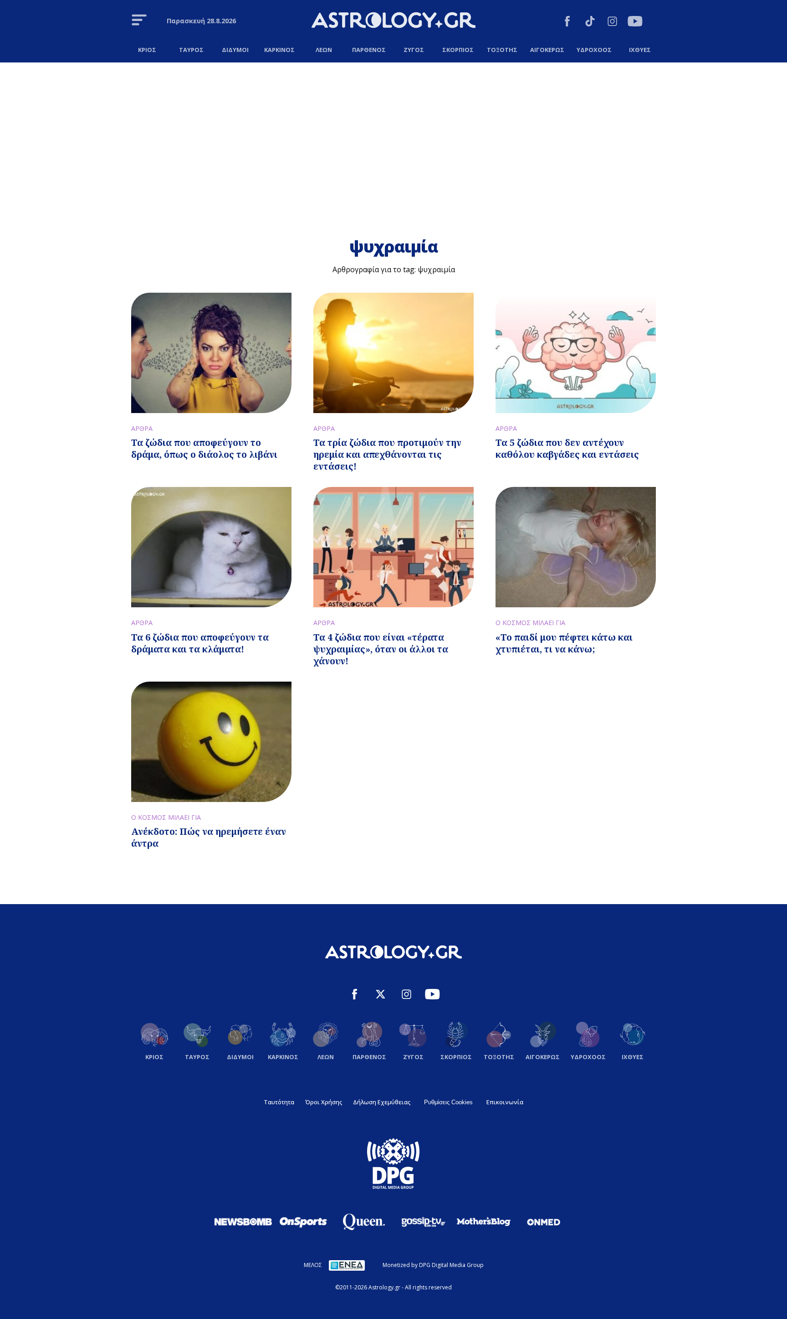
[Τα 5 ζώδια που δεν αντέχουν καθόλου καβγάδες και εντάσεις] (576, 353)
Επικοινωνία (504, 1102)
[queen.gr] (363, 1222)
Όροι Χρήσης (323, 1102)
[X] (380, 995)
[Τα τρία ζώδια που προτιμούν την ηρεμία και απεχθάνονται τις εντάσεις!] (393, 353)
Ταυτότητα (279, 1102)
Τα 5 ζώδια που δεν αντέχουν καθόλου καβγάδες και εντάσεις (567, 448)
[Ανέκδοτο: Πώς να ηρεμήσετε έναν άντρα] (211, 742)
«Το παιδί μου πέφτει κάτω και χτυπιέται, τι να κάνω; (564, 643)
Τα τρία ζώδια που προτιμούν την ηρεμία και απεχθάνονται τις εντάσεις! (387, 454)
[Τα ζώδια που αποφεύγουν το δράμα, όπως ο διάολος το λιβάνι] (211, 353)
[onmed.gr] (544, 1222)
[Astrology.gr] (393, 21)
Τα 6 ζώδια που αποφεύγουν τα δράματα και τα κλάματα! (200, 643)
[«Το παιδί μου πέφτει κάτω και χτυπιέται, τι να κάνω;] (576, 547)
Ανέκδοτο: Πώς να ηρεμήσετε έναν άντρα (208, 837)
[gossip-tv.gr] (423, 1222)
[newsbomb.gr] (243, 1221)
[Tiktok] (590, 22)
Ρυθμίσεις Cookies (448, 1102)
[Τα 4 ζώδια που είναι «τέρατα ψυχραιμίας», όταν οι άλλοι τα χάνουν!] (393, 547)
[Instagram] (612, 22)
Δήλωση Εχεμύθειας (381, 1102)
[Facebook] (567, 22)
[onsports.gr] (303, 1221)
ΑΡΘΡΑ (142, 428)
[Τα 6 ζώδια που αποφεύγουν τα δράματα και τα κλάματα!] (211, 547)
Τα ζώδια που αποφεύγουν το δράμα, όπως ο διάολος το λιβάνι (204, 448)
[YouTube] (635, 22)
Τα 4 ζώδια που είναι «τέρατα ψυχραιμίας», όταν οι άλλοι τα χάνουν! (380, 649)
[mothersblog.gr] (484, 1222)
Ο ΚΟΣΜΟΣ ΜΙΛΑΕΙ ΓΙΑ (530, 622)
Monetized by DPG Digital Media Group (433, 1265)
